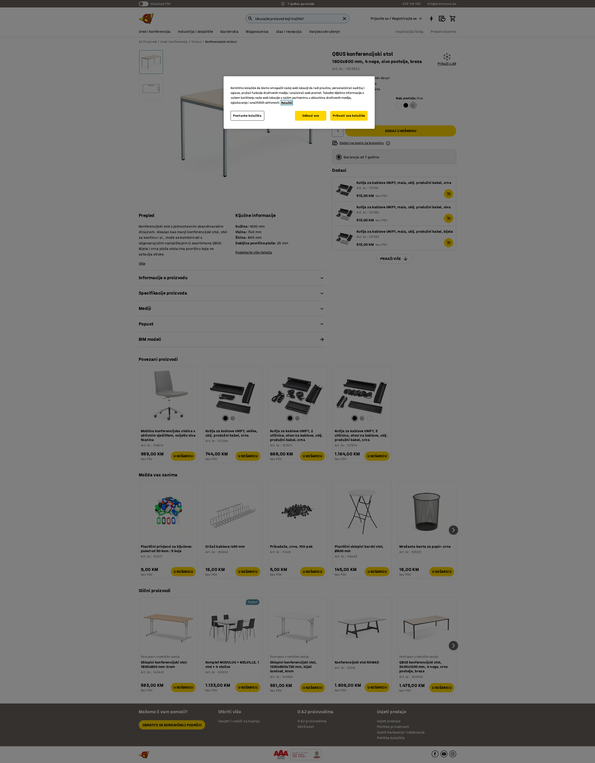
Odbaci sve (310, 116)
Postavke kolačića (247, 116)
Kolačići (286, 103)
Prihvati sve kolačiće (349, 116)
